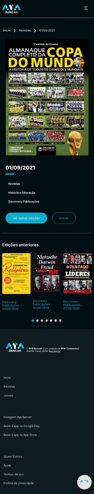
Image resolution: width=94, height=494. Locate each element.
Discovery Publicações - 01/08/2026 (73, 305)
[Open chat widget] (84, 482)
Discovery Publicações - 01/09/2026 (12, 305)
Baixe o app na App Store (20, 435)
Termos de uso (14, 474)
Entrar (64, 218)
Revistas (25, 30)
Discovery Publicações (23, 201)
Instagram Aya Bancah (18, 417)
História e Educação (21, 192)
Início (6, 30)
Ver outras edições (26, 218)
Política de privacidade (19, 483)
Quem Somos (13, 456)
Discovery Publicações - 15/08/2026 (42, 304)
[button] (33, 320)
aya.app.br (54, 351)
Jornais (8, 395)
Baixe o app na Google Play (22, 426)
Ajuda (7, 465)
